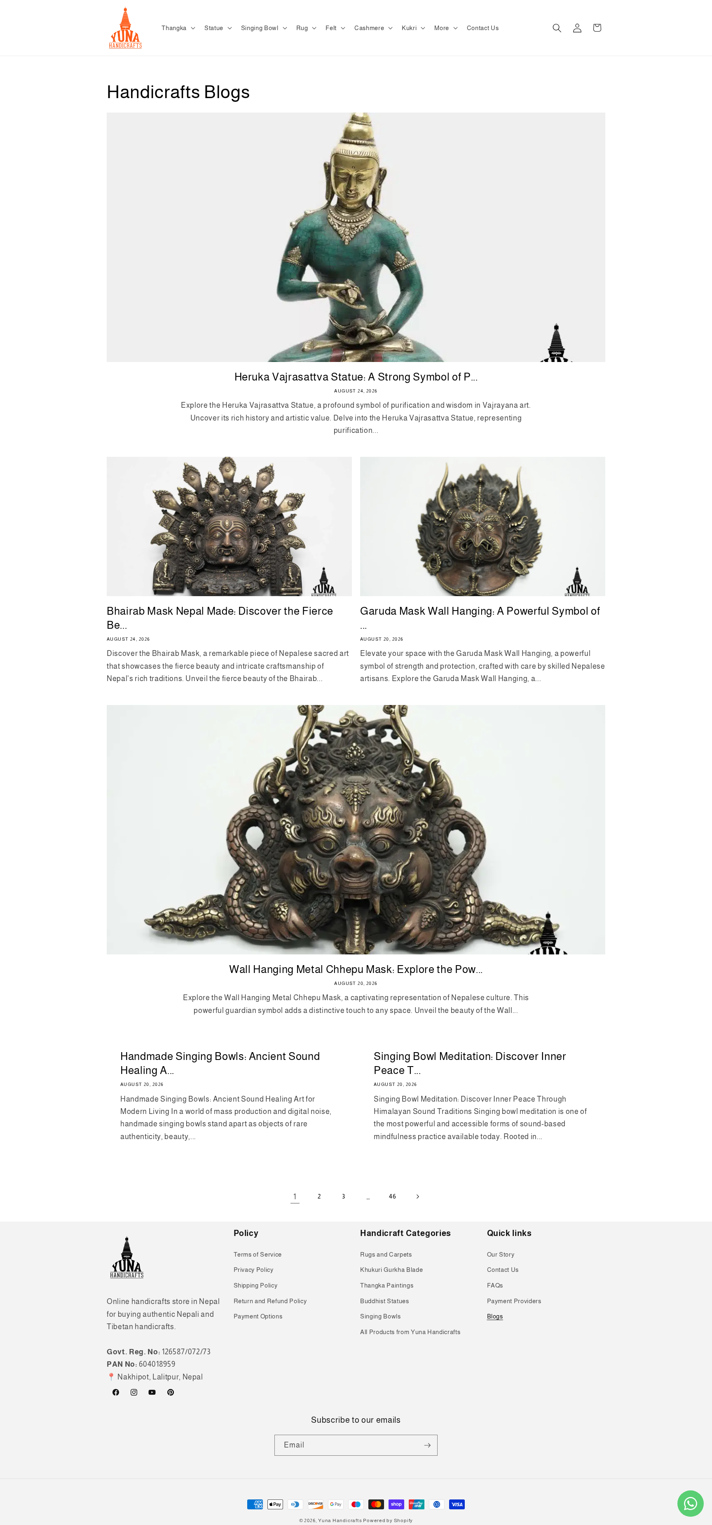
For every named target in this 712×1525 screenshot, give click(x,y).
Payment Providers (514, 1300)
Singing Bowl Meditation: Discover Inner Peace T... (470, 1063)
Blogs (495, 1316)
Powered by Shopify (388, 1520)
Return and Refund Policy (270, 1300)
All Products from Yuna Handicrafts (410, 1331)
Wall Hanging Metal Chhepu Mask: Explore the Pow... (356, 969)
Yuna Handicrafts (340, 1520)
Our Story (501, 1254)
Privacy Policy (254, 1269)
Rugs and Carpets (386, 1254)
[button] (177, 28)
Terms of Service (258, 1254)
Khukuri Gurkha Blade (391, 1269)
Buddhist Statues (384, 1300)
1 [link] (294, 1197)
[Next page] (417, 1197)
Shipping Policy (256, 1285)
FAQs (495, 1285)
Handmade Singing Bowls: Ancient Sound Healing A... (220, 1063)
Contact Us (503, 1269)
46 (392, 1196)
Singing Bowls (380, 1316)
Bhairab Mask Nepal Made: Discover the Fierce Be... (220, 618)
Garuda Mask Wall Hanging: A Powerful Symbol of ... (480, 618)
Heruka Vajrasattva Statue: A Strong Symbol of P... (356, 377)
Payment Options (258, 1316)
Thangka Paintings (386, 1285)
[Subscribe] (427, 1445)
